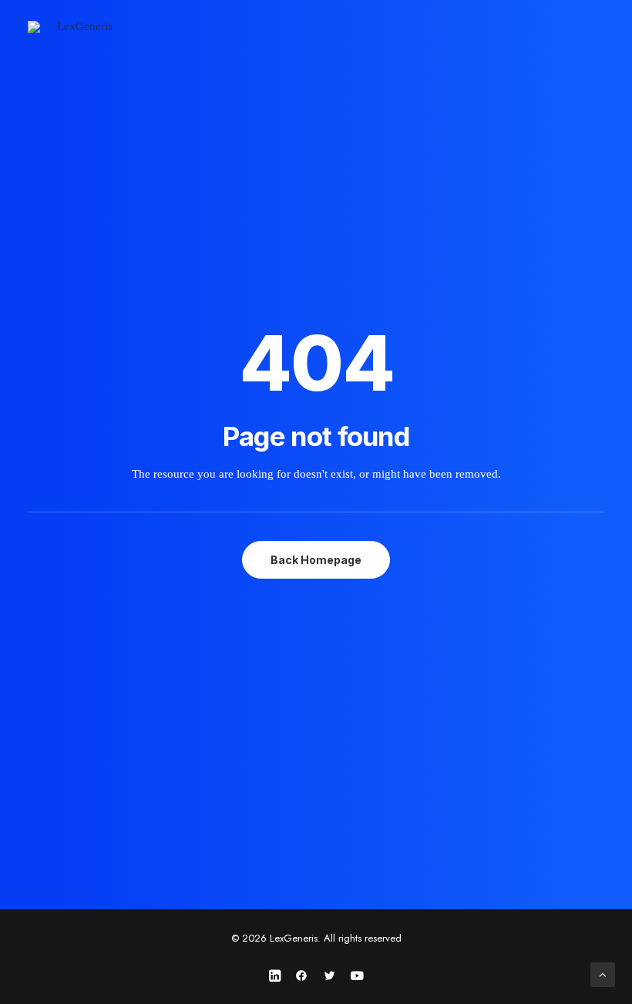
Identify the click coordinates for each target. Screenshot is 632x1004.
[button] (596, 30)
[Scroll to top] (602, 973)
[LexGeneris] (78, 30)
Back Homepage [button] (316, 559)
